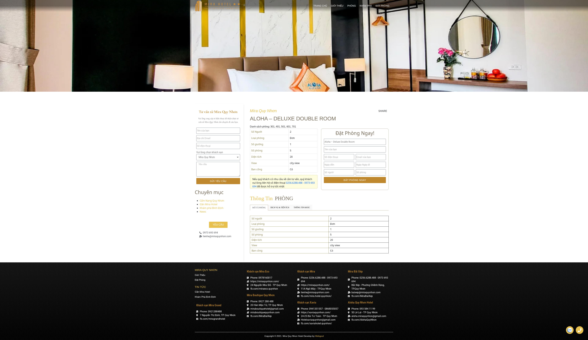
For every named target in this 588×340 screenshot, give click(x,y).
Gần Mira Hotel (208, 204)
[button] (218, 225)
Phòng (351, 5)
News (203, 211)
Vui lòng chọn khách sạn (209, 152)
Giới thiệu (337, 5)
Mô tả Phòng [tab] (259, 207)
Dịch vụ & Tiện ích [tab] (279, 207)
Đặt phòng (382, 5)
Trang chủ (320, 5)
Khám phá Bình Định (211, 208)
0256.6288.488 (294, 182)
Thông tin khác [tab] (302, 207)
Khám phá (366, 5)
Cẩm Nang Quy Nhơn (212, 200)
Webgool (319, 336)
